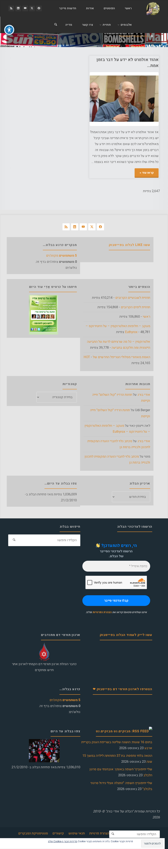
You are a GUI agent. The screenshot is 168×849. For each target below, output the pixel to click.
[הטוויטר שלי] (32, 8)
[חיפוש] (55, 25)
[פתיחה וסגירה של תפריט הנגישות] (9, 30)
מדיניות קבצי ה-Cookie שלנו (62, 841)
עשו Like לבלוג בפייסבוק (129, 244)
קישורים (58, 833)
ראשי (146, 316)
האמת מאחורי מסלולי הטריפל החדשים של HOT (117, 357)
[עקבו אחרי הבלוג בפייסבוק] (39, 8)
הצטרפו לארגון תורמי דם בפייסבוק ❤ (122, 689)
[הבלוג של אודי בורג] (152, 8)
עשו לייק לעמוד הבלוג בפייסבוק (126, 634)
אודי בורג (143, 394)
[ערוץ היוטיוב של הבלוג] (25, 8)
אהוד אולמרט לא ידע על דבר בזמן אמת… (127, 63)
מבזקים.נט (104, 731)
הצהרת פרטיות (99, 833)
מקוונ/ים (61, 255)
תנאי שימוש (76, 833)
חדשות (156, 96)
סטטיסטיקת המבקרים (33, 833)
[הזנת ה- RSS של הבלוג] (11, 8)
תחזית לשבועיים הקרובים (132, 297)
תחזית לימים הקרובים (135, 307)
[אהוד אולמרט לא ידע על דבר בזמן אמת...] (107, 99)
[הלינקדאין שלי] (18, 8)
